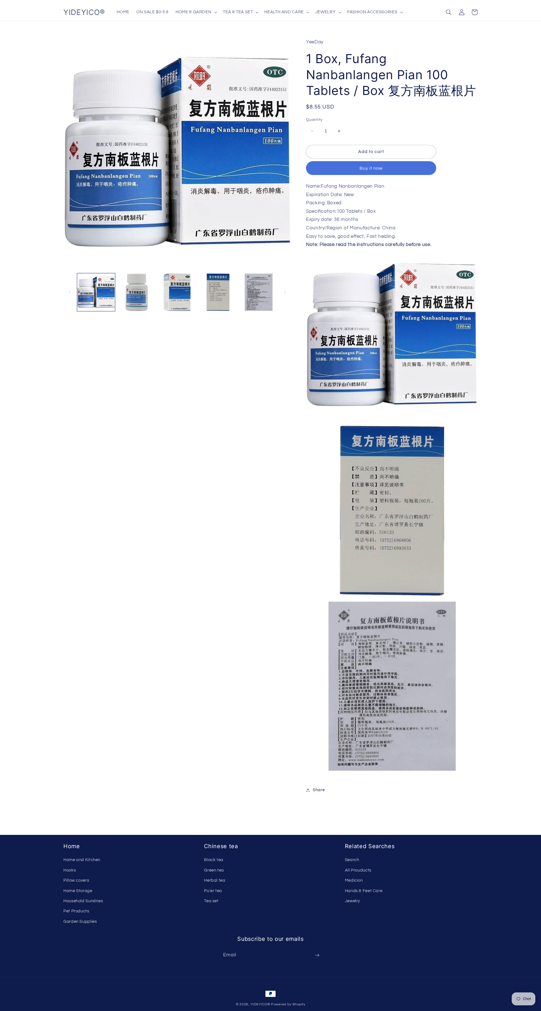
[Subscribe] (317, 955)
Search (352, 860)
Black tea (213, 860)
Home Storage (77, 891)
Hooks (69, 870)
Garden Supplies (80, 921)
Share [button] (319, 790)
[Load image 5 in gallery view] (259, 292)
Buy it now (371, 168)
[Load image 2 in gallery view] (137, 292)
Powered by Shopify (288, 1004)
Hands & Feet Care (364, 891)
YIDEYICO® (260, 1004)
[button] (195, 12)
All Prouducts (358, 870)
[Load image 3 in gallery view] (177, 292)
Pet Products (76, 911)
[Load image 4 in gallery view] (218, 292)
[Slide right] (285, 292)
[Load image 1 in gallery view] (96, 292)
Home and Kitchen (81, 860)
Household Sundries (83, 901)
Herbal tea (214, 880)
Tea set (211, 901)
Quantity (314, 120)
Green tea (214, 870)
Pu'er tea (213, 891)
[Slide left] (69, 292)
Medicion (354, 880)
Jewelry (352, 901)
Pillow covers (76, 880)
